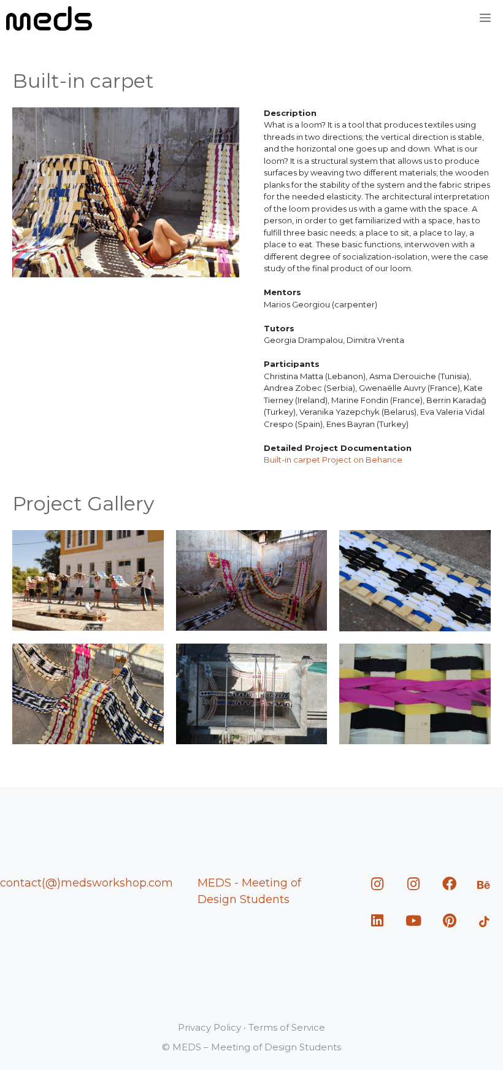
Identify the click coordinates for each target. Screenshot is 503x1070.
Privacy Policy (209, 1027)
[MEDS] (49, 18)
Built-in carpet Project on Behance (333, 459)
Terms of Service (286, 1027)
